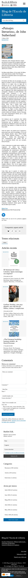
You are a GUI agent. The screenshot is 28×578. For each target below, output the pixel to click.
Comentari (5, 385)
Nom (3, 391)
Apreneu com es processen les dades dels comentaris (14, 421)
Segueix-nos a (18, 557)
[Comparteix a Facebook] (12, 231)
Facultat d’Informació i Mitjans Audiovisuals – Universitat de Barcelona (14, 542)
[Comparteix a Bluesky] (8, 231)
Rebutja (10, 575)
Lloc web (4, 404)
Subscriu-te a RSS (21, 554)
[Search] (24, 20)
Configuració (18, 575)
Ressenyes (5, 39)
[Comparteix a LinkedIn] (15, 231)
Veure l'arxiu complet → (14, 519)
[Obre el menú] (24, 3)
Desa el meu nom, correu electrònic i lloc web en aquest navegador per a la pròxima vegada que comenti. (14, 408)
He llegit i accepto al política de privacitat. (14, 452)
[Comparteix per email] (19, 231)
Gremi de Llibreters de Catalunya (10, 545)
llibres (4, 242)
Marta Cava (5, 208)
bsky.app (24, 557)
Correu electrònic (7, 398)
